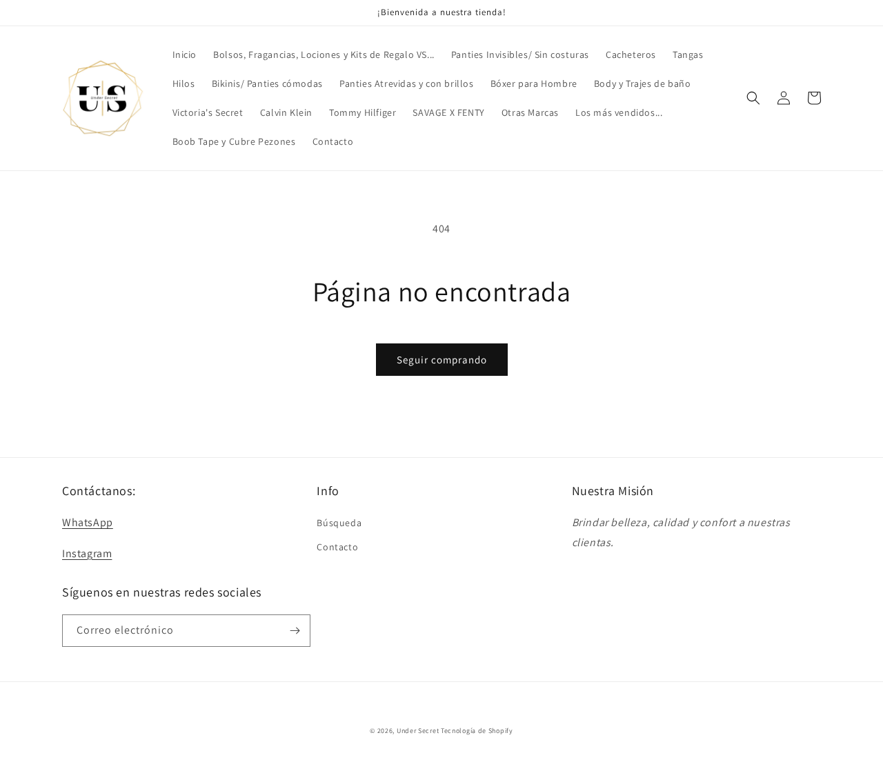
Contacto (337, 547)
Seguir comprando (442, 359)
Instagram (87, 553)
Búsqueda (339, 523)
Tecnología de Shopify (477, 730)
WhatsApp (87, 522)
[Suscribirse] (294, 630)
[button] (753, 98)
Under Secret (418, 730)
